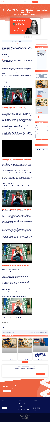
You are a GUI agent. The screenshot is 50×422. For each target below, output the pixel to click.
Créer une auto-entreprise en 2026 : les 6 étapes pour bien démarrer (9, 356)
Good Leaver (18, 177)
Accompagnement (43, 74)
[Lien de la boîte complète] (42, 89)
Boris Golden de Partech (12, 76)
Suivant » (43, 116)
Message (37, 133)
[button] (25, 1)
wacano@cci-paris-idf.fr (37, 404)
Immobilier (34, 14)
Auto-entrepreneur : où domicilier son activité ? (25, 355)
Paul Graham (26, 115)
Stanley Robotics (14, 228)
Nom (36, 125)
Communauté (39, 77)
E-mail (37, 129)
